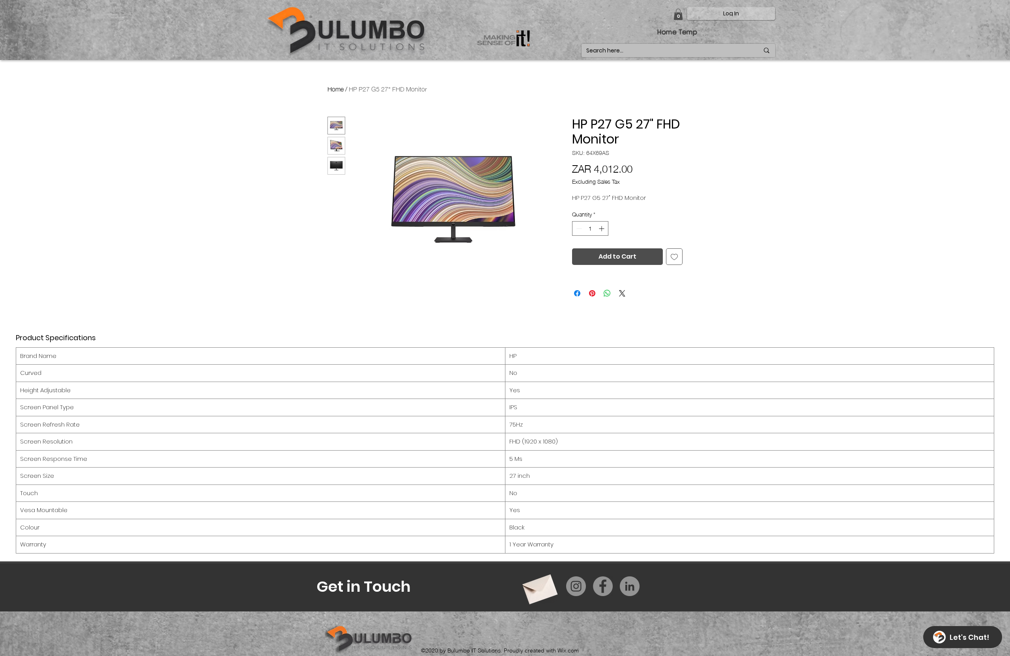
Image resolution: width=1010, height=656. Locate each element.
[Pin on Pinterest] (592, 293)
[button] (678, 14)
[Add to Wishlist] (674, 256)
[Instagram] (576, 586)
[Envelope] (539, 586)
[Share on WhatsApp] (607, 293)
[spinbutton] (590, 228)
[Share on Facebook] (577, 293)
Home (335, 88)
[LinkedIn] (630, 586)
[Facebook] (603, 586)
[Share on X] (622, 293)
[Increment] (602, 228)
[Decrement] (578, 228)
